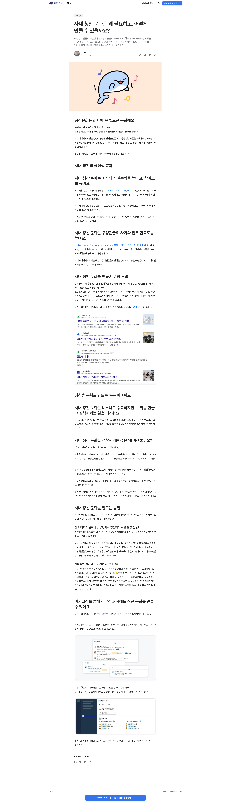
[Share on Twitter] (145, 55)
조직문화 (78, 16)
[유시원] (77, 54)
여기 (135, 306)
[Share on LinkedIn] (150, 55)
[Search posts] (159, 3)
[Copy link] (154, 55)
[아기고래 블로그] (56, 3)
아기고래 (102, 613)
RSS (164, 791)
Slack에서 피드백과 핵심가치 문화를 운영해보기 (115, 797)
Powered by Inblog (175, 791)
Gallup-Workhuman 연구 (116, 190)
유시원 (83, 52)
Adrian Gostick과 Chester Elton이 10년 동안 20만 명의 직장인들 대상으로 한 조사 (112, 245)
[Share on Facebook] (140, 55)
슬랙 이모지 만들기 (147, 3)
